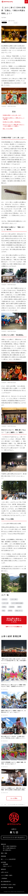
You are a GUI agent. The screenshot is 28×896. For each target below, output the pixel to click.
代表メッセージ (7, 866)
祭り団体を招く (7, 850)
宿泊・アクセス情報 (8, 128)
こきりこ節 (5, 603)
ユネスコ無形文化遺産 (17, 603)
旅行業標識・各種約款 (7, 887)
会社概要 (5, 864)
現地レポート (18, 610)
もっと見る (14, 798)
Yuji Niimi (3, 17)
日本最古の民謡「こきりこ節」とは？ (12, 115)
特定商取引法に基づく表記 (8, 884)
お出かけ (4, 599)
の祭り (5, 804)
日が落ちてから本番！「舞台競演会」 (12, 121)
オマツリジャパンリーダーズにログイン (14, 837)
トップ (2, 804)
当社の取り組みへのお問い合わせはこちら (13, 620)
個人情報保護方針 (6, 881)
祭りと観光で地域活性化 (10, 846)
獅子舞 (10, 610)
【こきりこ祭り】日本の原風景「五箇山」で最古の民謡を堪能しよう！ (16, 804)
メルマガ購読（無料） (7, 875)
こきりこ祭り (14, 599)
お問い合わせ (4, 872)
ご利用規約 (4, 878)
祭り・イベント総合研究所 (8, 859)
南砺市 (19, 606)
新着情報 (3, 856)
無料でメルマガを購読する (14, 626)
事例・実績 (4, 853)
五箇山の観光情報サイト (16, 83)
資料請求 (3, 869)
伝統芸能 (12, 606)
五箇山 (4, 606)
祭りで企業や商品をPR (9, 848)
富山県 (15, 22)
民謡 (3, 610)
